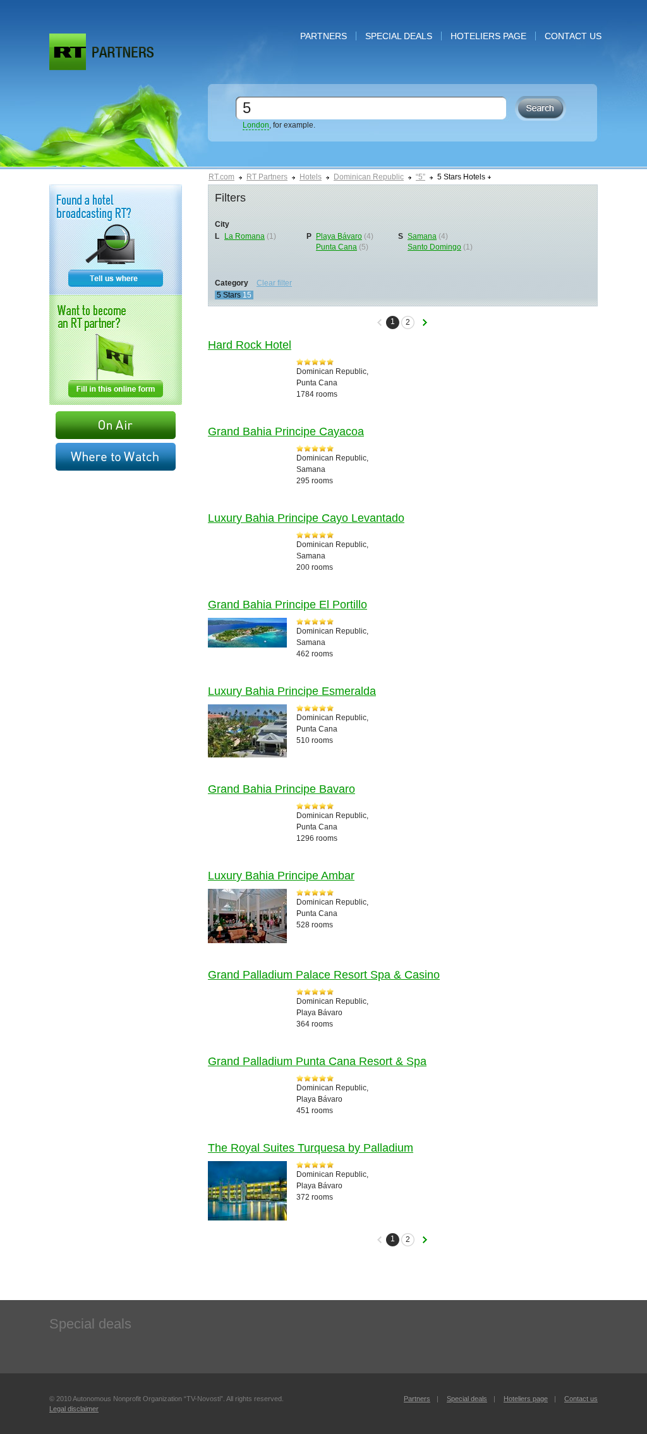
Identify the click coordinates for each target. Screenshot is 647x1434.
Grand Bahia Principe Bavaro (281, 789)
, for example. (279, 125)
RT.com (221, 176)
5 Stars (229, 295)
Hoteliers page (488, 36)
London (256, 125)
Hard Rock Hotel (249, 345)
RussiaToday (67, 51)
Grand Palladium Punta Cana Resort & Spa (317, 1061)
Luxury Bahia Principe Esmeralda (292, 691)
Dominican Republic (369, 176)
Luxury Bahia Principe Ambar (281, 875)
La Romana (244, 236)
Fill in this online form (115, 350)
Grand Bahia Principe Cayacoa (286, 431)
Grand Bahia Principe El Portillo (287, 604)
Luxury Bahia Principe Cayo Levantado (306, 518)
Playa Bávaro (339, 236)
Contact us (573, 36)
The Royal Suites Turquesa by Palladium (310, 1148)
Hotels (310, 176)
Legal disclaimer (74, 1409)
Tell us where (115, 239)
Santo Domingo (434, 247)
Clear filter (274, 283)
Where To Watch (116, 457)
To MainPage (123, 52)
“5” (420, 176)
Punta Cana (336, 247)
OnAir (116, 425)
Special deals (398, 36)
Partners (323, 36)
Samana (422, 236)
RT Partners (266, 176)
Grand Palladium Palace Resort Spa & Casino (324, 974)
